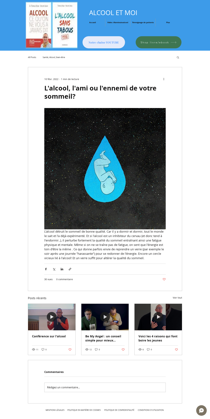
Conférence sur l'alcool (49, 336)
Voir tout (177, 297)
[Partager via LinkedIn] (61, 269)
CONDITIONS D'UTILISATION (151, 410)
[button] (177, 57)
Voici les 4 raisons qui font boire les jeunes (158, 338)
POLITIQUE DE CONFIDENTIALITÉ (119, 410)
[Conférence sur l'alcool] (51, 317)
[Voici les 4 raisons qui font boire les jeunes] (158, 317)
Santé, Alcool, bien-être (54, 57)
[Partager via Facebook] (45, 269)
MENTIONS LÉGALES (55, 410)
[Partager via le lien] (70, 269)
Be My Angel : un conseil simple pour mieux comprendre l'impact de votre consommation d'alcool (103, 338)
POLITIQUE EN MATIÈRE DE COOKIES (84, 410)
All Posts (32, 57)
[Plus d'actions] (164, 79)
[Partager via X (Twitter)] (53, 269)
